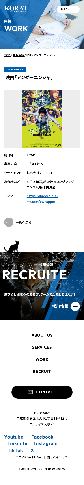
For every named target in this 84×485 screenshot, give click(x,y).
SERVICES (42, 347)
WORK (42, 359)
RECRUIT (42, 371)
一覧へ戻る (23, 222)
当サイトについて (57, 457)
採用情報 (60, 306)
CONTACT (46, 392)
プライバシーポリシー (29, 457)
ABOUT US (42, 335)
